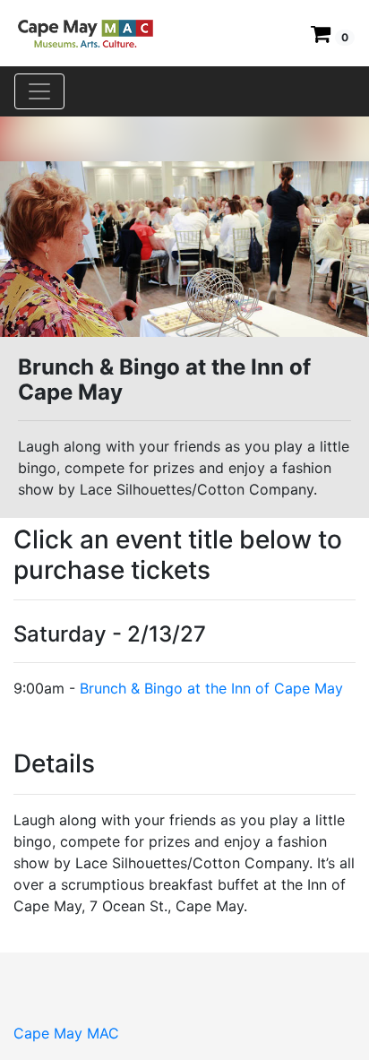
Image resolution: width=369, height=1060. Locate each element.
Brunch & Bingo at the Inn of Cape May (211, 688)
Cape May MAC (66, 1033)
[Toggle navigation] (39, 91)
